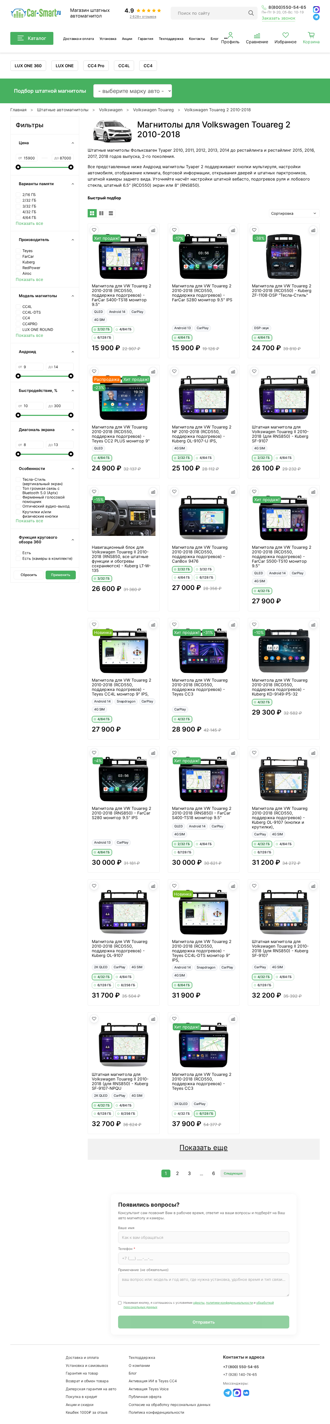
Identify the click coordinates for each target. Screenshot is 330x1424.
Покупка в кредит (81, 1396)
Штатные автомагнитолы (62, 109)
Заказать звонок (278, 18)
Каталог (37, 38)
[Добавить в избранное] (94, 230)
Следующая (233, 1173)
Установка (108, 39)
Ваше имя (126, 1228)
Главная (18, 109)
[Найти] (251, 13)
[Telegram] (316, 17)
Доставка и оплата (78, 39)
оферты (198, 1303)
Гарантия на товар (82, 1373)
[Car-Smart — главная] (35, 13)
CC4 (148, 65)
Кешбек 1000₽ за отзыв (87, 1412)
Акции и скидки (79, 1404)
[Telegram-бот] (227, 1392)
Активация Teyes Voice (149, 1389)
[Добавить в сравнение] (153, 230)
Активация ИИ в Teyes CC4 (153, 1381)
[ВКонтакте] (246, 1392)
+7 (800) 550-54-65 (241, 1367)
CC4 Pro (96, 65)
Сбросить (29, 575)
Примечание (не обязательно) (143, 1270)
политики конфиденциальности (229, 1303)
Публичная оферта (145, 1396)
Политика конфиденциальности (156, 1412)
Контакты (197, 39)
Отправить (204, 1322)
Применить (60, 575)
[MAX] (316, 9)
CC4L (124, 65)
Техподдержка (171, 39)
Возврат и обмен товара (87, 1381)
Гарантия (145, 39)
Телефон (126, 1249)
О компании (139, 1365)
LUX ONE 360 (28, 65)
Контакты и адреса (244, 1357)
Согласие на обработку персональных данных (170, 1404)
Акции (127, 39)
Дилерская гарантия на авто (91, 1389)
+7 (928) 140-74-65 (240, 1374)
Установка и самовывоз (87, 1365)
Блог (215, 39)
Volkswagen (110, 109)
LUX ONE (65, 65)
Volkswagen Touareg (153, 109)
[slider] (18, 167)
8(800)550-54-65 (287, 7)
